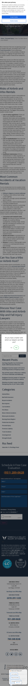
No (11, 347)
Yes (16, 347)
